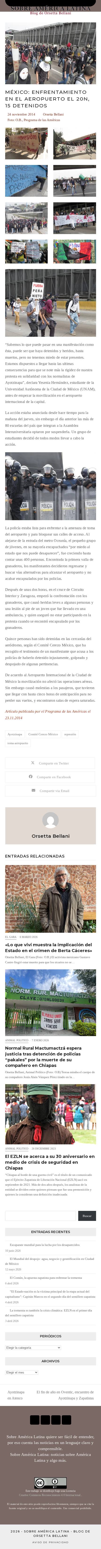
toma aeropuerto (18, 743)
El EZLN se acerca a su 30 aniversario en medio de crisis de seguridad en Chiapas (50, 1162)
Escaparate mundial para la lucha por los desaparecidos (45, 1245)
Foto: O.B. (15, 120)
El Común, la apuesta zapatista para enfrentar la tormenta (46, 1277)
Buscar (87, 1216)
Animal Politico (16, 1040)
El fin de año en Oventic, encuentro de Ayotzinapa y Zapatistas (63, 1395)
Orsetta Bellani (53, 114)
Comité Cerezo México (43, 734)
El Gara (10, 937)
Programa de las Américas (42, 120)
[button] (50, 763)
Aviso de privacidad (50, 1542)
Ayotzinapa (15, 734)
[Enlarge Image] (50, 53)
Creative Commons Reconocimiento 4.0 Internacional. (50, 1495)
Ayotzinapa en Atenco (14, 1395)
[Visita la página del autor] (50, 820)
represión (70, 734)
